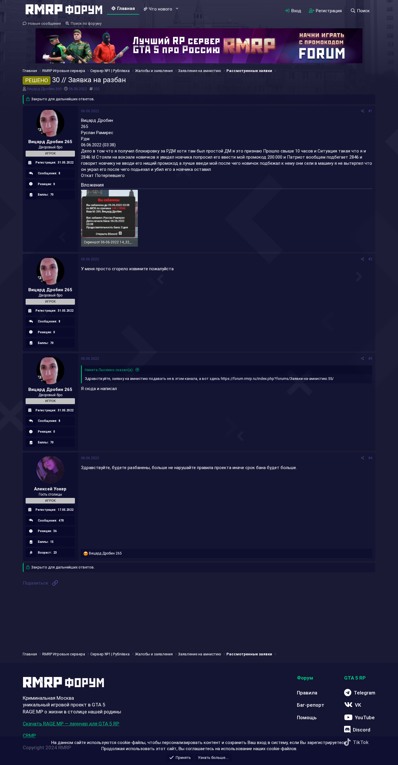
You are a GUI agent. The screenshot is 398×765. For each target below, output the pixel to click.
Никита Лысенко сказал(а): (109, 370)
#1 (370, 111)
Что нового (160, 9)
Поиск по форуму (86, 23)
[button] (177, 8)
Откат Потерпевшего (103, 175)
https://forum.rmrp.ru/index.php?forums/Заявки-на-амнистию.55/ (277, 378)
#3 (370, 359)
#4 (370, 458)
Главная (126, 8)
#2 (370, 259)
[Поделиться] (362, 111)
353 (97, 89)
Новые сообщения (44, 23)
